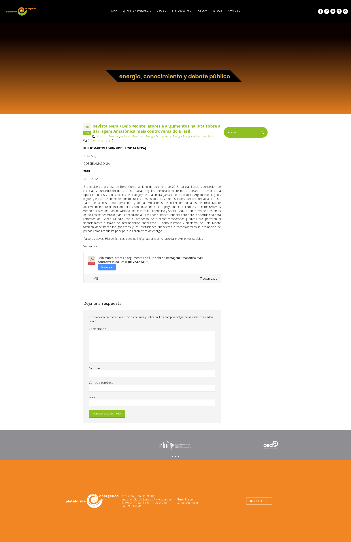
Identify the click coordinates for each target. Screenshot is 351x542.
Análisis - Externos (108, 136)
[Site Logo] (21, 11)
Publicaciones (180, 11)
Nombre (94, 368)
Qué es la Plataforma (136, 11)
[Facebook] (320, 11)
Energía (177, 136)
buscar (217, 11)
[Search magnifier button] (262, 132)
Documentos (164, 136)
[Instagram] (339, 11)
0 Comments (95, 140)
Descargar (107, 267)
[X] (326, 11)
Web (92, 397)
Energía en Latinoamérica (198, 136)
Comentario (98, 329)
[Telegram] (345, 11)
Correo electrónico (101, 383)
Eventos (202, 11)
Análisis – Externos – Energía (137, 136)
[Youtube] (332, 11)
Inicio (114, 11)
